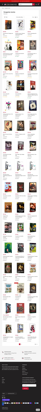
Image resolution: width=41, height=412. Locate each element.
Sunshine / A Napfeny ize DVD (20, 134)
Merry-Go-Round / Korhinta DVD (7, 135)
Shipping (23, 368)
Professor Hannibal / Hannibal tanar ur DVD (7, 257)
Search (23, 366)
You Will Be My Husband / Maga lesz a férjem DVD (33, 297)
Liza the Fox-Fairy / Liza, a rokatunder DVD (19, 115)
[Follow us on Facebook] (2, 397)
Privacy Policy (24, 374)
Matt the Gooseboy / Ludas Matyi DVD (32, 155)
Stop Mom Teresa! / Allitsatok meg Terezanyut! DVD (20, 34)
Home (3, 8)
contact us (12, 359)
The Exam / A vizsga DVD (32, 316)
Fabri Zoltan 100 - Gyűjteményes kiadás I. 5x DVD (33, 175)
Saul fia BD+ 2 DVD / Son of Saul (20, 195)
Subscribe (25, 388)
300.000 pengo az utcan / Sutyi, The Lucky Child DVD (20, 217)
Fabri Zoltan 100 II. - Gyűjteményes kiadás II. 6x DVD (20, 175)
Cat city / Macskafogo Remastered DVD (31, 135)
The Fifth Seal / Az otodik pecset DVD (7, 155)
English (4, 393)
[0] (38, 4)
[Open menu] (2, 4)
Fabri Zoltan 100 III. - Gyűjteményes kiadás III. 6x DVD (7, 175)
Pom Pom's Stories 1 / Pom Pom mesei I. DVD (33, 277)
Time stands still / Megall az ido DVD (8, 34)
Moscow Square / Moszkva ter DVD (20, 317)
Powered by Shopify (5, 408)
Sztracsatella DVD (18, 93)
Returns (3, 382)
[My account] (36, 4)
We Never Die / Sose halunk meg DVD (7, 237)
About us (23, 371)
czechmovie (5, 116)
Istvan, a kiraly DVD (6, 93)
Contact (3, 379)
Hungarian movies (7, 8)
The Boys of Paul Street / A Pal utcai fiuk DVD (8, 115)
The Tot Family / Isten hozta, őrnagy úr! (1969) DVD (32, 115)
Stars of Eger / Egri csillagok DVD (19, 155)
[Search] (33, 4)
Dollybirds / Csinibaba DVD (19, 73)
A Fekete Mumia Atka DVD (19, 53)
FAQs (3, 381)
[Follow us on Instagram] (4, 397)
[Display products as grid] (35, 17)
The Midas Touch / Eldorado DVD (7, 277)
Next (35, 344)
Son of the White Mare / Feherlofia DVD (31, 237)
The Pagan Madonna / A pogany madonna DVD (33, 257)
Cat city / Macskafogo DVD (32, 33)
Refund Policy (24, 369)
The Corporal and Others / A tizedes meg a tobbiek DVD (19, 257)
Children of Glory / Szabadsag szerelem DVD (32, 196)
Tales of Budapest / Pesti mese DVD (20, 277)
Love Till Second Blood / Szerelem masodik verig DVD (20, 338)
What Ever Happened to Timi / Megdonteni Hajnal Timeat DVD (33, 94)
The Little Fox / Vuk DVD (7, 195)
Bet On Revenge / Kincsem (7, 316)
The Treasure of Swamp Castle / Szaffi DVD (33, 74)
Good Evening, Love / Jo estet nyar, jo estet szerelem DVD (8, 54)
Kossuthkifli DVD (18, 296)
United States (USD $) (11, 393)
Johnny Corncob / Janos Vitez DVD (8, 74)
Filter (6, 17)
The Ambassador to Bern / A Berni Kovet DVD (32, 54)
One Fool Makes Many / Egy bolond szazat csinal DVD (32, 338)
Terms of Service (25, 372)
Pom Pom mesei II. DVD (6, 296)
